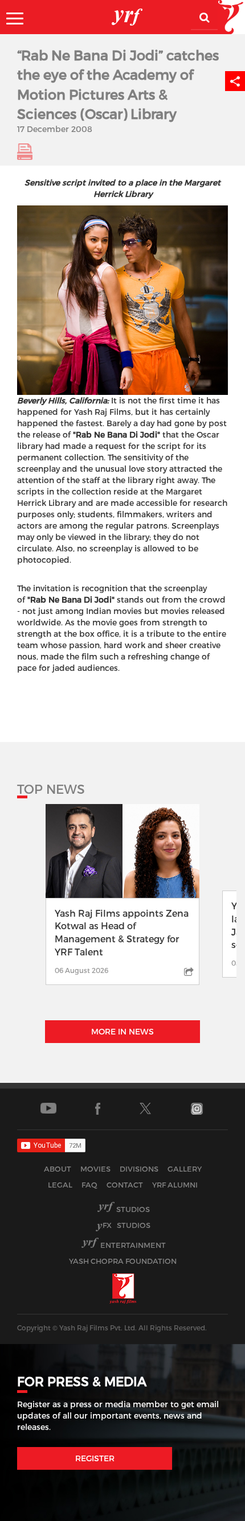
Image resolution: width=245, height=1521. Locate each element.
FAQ (89, 1184)
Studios (133, 1209)
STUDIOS (126, 1225)
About (57, 1168)
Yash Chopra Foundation (123, 1261)
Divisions (139, 1168)
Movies (95, 1168)
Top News (51, 788)
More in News (122, 1031)
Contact (125, 1184)
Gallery (185, 1168)
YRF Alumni (175, 1184)
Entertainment (133, 1245)
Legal (60, 1184)
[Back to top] (208, 1509)
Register (95, 1458)
